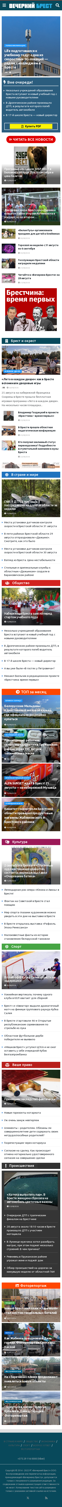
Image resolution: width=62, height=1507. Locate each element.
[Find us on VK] (18, 1498)
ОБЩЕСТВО (32, 1441)
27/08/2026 (25, 268)
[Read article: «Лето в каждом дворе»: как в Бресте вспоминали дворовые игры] (31, 360)
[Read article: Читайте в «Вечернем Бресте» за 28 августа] (9, 278)
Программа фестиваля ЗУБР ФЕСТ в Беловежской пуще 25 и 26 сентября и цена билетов (28, 172)
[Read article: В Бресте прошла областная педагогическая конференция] (9, 431)
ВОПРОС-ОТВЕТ (42, 1445)
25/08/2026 (25, 420)
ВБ (6, 73)
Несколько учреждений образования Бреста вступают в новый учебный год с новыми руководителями (31, 94)
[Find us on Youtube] (41, 1498)
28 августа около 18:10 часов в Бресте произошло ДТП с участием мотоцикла (31, 1230)
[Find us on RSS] (46, 1498)
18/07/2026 (11, 1387)
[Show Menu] (4, 5)
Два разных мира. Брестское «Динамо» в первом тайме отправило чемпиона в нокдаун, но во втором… (30, 214)
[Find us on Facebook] (14, 1498)
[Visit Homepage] (30, 5)
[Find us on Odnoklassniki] (23, 1498)
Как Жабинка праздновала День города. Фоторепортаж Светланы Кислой (29, 1343)
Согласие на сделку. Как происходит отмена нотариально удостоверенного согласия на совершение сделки (29, 1154)
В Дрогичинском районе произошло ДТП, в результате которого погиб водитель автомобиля (29, 106)
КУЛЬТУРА (14, 1445)
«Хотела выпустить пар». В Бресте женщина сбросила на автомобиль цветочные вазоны (29, 1198)
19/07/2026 (11, 1353)
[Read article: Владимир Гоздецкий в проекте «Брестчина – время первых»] (9, 416)
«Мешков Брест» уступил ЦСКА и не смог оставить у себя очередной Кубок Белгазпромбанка (30, 1051)
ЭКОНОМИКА (48, 1441)
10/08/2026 (11, 725)
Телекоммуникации (15, 45)
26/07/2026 (11, 1318)
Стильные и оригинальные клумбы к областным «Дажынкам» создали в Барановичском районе (27, 571)
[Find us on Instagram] (37, 1498)
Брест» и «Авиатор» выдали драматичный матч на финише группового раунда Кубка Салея (31, 1009)
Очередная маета (14, 803)
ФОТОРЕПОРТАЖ (13, 1371)
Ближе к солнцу (13, 700)
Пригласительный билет (18, 778)
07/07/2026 (11, 1421)
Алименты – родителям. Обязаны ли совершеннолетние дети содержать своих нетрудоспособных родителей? (31, 1131)
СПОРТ (26, 1445)
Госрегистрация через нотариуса (25, 1142)
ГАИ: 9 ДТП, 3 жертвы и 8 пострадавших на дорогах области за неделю (30, 505)
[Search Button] (57, 5)
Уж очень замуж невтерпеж (21, 1120)
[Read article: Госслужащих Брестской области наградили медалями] (9, 263)
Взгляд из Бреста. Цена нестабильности (29, 560)
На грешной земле (14, 735)
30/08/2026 (11, 222)
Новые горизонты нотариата (22, 1112)
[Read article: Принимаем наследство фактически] (31, 1090)
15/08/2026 (11, 759)
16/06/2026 (11, 1104)
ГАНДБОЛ (10, 1303)
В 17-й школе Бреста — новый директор (31, 115)
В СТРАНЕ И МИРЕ (13, 1441)
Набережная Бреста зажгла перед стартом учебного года (28, 615)
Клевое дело (12, 371)
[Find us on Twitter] (28, 1498)
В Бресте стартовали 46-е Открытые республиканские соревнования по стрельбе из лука (27, 1024)
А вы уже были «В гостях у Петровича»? (29, 668)
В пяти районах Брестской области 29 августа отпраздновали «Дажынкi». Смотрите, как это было (28, 537)
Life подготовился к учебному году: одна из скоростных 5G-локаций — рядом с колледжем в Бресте (26, 59)
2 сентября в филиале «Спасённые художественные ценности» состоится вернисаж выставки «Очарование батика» (28, 871)
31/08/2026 (16, 73)
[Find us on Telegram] (32, 1498)
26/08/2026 (13, 388)
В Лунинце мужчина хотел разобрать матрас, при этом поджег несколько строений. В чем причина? (30, 1245)
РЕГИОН (9, 1333)
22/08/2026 (25, 457)
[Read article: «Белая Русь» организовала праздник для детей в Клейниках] (9, 234)
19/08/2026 (11, 827)
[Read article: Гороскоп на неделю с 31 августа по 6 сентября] (9, 248)
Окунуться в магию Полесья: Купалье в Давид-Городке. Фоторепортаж (25, 1411)
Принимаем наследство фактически (29, 1099)
